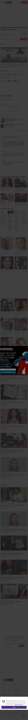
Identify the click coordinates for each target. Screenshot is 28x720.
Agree (14, 707)
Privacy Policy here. (19, 704)
